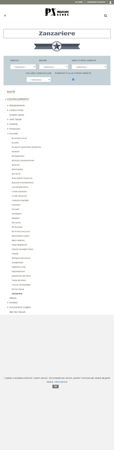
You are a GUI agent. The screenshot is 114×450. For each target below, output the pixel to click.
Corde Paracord (19, 196)
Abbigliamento (17, 105)
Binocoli (16, 165)
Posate (15, 253)
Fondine (14, 124)
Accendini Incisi (19, 138)
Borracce (16, 174)
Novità (11, 91)
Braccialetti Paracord (22, 178)
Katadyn (16, 218)
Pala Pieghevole (19, 245)
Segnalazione (18, 271)
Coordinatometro (20, 187)
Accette (15, 142)
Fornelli (15, 209)
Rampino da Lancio (21, 258)
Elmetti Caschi (17, 115)
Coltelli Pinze (16, 110)
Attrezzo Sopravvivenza (23, 160)
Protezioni (15, 129)
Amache (15, 151)
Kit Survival (17, 227)
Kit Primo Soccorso (21, 231)
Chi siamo (79, 2)
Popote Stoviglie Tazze (22, 249)
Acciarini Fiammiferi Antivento (26, 147)
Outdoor (14, 302)
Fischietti (16, 205)
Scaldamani (17, 262)
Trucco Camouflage (21, 285)
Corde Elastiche (19, 191)
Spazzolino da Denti (21, 276)
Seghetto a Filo (19, 267)
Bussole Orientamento (23, 182)
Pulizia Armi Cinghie (20, 307)
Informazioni (61, 382)
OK (55, 386)
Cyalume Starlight (20, 200)
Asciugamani (18, 156)
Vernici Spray (18, 289)
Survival (14, 133)
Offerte (13, 298)
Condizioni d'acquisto (96, 2)
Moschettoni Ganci (21, 236)
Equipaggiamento (18, 99)
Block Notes (17, 169)
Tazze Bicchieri (19, 280)
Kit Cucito (16, 222)
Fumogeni (17, 213)
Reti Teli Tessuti (18, 312)
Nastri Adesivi (18, 240)
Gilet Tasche (16, 119)
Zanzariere (17, 293)
